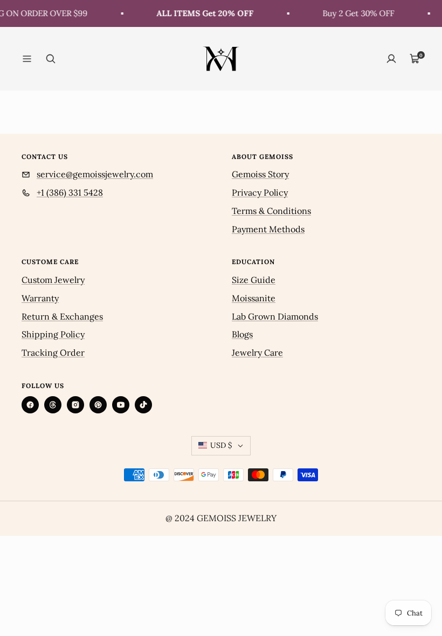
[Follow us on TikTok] (143, 404)
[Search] (50, 58)
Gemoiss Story (260, 174)
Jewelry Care (257, 352)
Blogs (242, 334)
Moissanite (253, 298)
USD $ (221, 445)
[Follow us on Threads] (52, 404)
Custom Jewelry (53, 279)
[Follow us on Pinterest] (98, 404)
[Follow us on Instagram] (75, 404)
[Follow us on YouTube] (120, 404)
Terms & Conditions (271, 210)
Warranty (40, 298)
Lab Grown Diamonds (275, 316)
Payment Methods (268, 229)
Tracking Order (53, 352)
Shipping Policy (53, 334)
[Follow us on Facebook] (30, 404)
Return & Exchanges (62, 316)
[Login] (391, 58)
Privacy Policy (260, 192)
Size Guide (253, 279)
